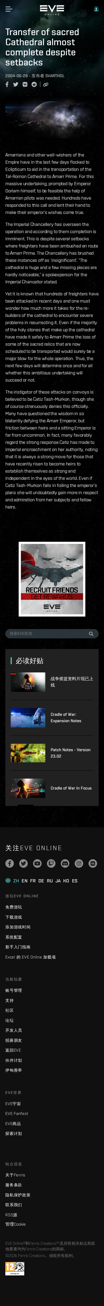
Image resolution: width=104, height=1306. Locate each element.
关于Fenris (15, 1175)
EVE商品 (13, 1123)
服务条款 (13, 1185)
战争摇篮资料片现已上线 (72, 682)
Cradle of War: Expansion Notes (66, 717)
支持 (9, 1000)
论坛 (9, 1020)
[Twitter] (23, 863)
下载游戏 (13, 917)
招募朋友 (13, 1040)
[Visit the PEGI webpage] (14, 1268)
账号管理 (13, 990)
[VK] (93, 863)
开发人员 (13, 1030)
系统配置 (13, 937)
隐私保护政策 (18, 1195)
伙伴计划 (13, 1060)
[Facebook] (9, 863)
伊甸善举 (13, 1070)
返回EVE (13, 1050)
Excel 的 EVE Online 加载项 (30, 957)
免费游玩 (13, 907)
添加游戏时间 (18, 927)
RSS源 (11, 1215)
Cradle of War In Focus (71, 788)
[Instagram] (79, 863)
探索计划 (13, 1133)
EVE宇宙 (13, 1103)
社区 (9, 1010)
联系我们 (13, 1204)
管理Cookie (15, 1224)
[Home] (52, 13)
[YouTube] (37, 863)
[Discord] (65, 863)
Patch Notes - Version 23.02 (71, 753)
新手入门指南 (18, 947)
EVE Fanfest (16, 1113)
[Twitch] (51, 863)
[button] (96, 9)
